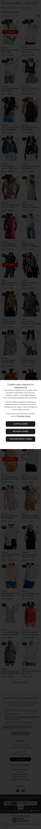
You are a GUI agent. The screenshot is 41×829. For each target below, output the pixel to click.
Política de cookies (23, 416)
